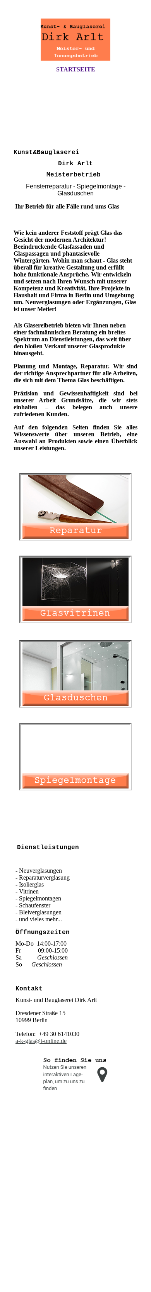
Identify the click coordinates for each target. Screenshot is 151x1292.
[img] (75, 39)
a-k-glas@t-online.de (41, 1041)
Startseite (75, 69)
